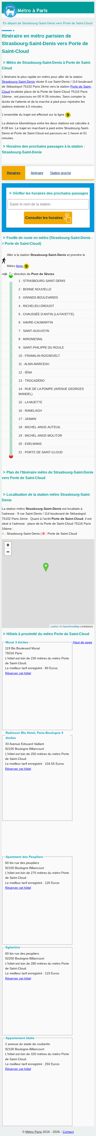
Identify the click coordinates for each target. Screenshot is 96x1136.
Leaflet (54, 626)
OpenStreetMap (70, 626)
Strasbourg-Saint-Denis (18, 81)
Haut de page (82, 642)
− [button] (7, 552)
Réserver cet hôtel (18, 673)
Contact (68, 1132)
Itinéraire (37, 173)
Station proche (60, 173)
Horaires (13, 173)
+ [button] (7, 545)
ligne (20, 266)
